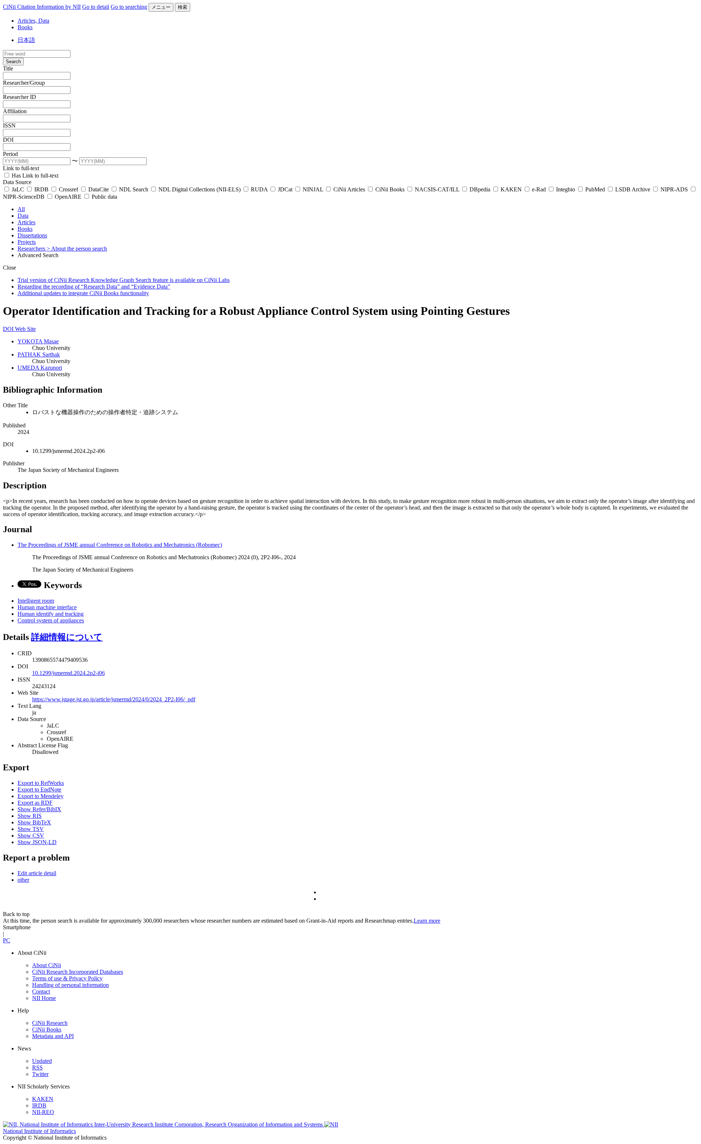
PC (6, 940)
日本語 (26, 40)
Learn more (427, 921)
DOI (8, 140)
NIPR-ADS (674, 189)
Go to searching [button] (129, 7)
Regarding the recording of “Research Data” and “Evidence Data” (94, 286)
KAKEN (511, 189)
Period (10, 154)
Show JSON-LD (37, 842)
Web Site (25, 329)
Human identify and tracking (51, 614)
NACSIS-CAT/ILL (437, 189)
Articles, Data (33, 21)
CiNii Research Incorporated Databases (77, 972)
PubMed (595, 189)
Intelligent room (36, 601)
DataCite (98, 189)
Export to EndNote (39, 789)
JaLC (18, 189)
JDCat (285, 189)
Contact (41, 991)
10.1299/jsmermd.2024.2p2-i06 (68, 673)
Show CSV (31, 835)
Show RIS (30, 816)
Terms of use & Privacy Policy (67, 978)
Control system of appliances (51, 620)
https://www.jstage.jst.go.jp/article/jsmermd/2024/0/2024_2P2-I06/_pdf (113, 699)
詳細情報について (67, 637)
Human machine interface (47, 607)
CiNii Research (50, 1023)
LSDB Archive (633, 189)
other (23, 880)
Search (13, 61)
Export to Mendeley (41, 796)
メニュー (161, 7)
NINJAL (313, 189)
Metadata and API (53, 1036)
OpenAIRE (68, 197)
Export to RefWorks (41, 783)
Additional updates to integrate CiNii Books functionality (83, 293)
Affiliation (15, 111)
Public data (103, 197)
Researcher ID (19, 97)
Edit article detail (37, 873)
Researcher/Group (24, 83)
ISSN (9, 125)
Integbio (565, 189)
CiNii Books (390, 189)
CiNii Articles (349, 189)
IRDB (41, 189)
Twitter (40, 1074)
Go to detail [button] (95, 7)
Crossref (68, 189)
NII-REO (43, 1112)
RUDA (259, 189)
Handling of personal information (70, 985)
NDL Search (134, 189)
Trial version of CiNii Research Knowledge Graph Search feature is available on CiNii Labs (124, 280)
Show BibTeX (34, 822)
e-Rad (538, 189)
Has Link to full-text (34, 175)
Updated (42, 1061)
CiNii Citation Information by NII (42, 7)
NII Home (44, 998)
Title (8, 68)
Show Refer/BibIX (39, 809)
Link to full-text (21, 168)
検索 (182, 7)
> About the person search (77, 248)
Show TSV (31, 829)
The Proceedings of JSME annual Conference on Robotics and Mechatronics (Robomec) (120, 545)
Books (25, 27)
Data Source (17, 182)
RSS (37, 1067)
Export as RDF (35, 803)
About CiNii (46, 965)
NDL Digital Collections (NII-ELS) (199, 189)
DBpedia (480, 189)
